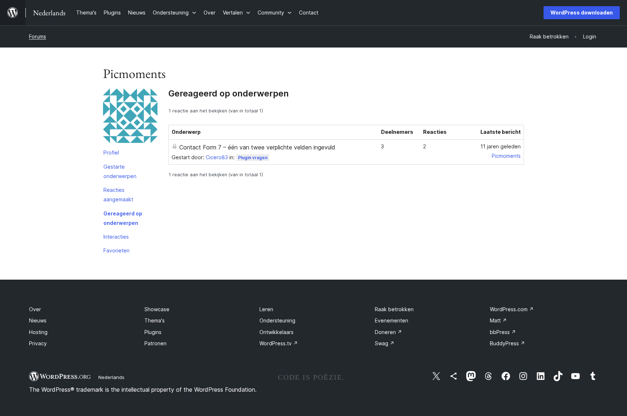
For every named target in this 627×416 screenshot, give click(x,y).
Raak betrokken (394, 309)
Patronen (155, 343)
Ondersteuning (277, 320)
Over (35, 309)
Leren (266, 309)
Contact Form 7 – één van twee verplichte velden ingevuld (257, 147)
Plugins (152, 332)
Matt (498, 320)
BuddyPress (507, 343)
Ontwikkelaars (276, 332)
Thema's (154, 320)
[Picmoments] (130, 117)
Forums (37, 36)
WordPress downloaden (581, 12)
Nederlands (111, 377)
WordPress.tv (278, 343)
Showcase (156, 309)
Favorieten (116, 250)
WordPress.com (512, 309)
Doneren (388, 332)
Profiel (111, 152)
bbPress (503, 332)
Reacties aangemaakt (118, 194)
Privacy (38, 343)
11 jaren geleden (500, 146)
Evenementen (391, 320)
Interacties (116, 237)
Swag (384, 343)
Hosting (38, 332)
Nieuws (37, 320)
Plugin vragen (252, 157)
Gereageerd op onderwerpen (122, 218)
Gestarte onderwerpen (119, 171)
